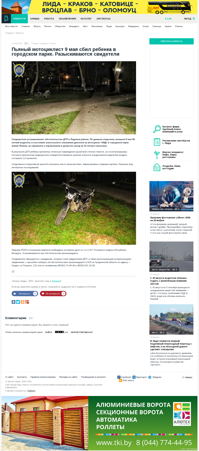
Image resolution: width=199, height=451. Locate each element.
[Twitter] (18, 302)
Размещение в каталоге (93, 377)
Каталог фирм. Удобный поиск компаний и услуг (172, 129)
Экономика (96, 26)
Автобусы (103, 18)
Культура (120, 26)
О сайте (9, 377)
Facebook (126, 377)
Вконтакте (141, 377)
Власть (37, 26)
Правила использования (43, 377)
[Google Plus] (27, 302)
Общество (60, 26)
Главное (25, 26)
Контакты (22, 377)
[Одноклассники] (22, 302)
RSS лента (128, 380)
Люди (109, 26)
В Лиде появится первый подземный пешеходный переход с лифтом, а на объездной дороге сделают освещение (171, 345)
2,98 (168, 18)
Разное (179, 26)
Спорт (146, 26)
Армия (168, 26)
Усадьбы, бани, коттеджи (171, 167)
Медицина (133, 26)
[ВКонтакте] (13, 302)
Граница (157, 26)
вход (188, 18)
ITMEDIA (31, 391)
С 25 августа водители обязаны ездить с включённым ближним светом (168, 281)
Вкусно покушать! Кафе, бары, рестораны (172, 154)
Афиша (34, 18)
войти (48, 332)
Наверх (188, 377)
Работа (49, 18)
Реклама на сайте (68, 377)
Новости (19, 18)
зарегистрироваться (81, 332)
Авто (85, 26)
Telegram (56, 281)
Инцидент (74, 26)
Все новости (11, 26)
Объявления (67, 18)
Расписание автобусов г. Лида (176, 141)
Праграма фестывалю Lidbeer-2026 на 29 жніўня (170, 219)
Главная (9, 33)
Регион (47, 26)
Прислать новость (171, 41)
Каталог (86, 18)
